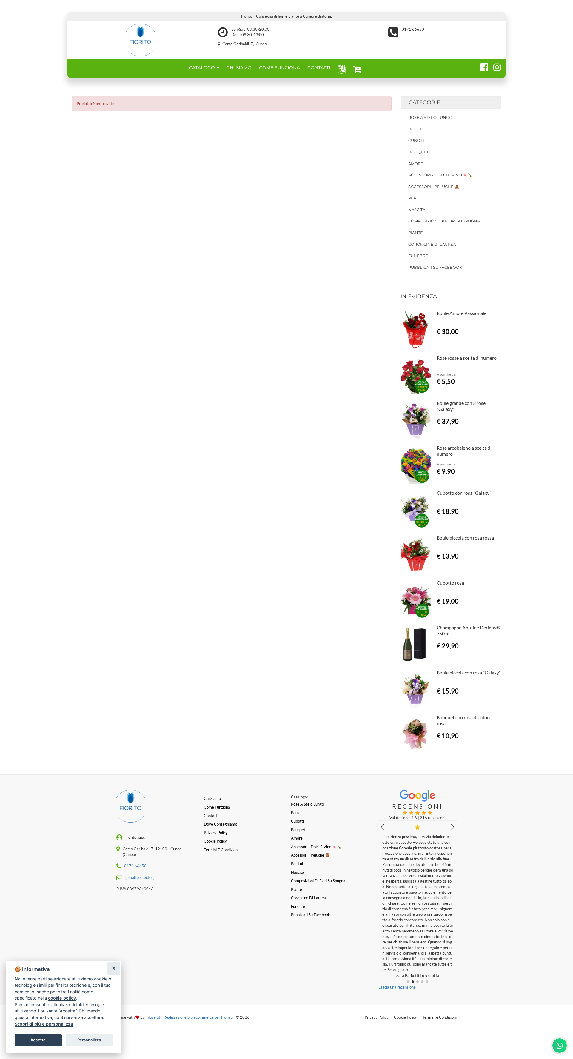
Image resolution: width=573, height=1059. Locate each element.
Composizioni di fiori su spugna (444, 221)
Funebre (418, 255)
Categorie (424, 102)
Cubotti (417, 140)
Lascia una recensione (397, 987)
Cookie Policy (405, 1017)
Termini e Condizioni (439, 1017)
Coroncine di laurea (432, 244)
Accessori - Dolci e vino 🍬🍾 (440, 175)
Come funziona (217, 807)
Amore (415, 163)
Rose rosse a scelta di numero (467, 358)
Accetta (38, 1040)
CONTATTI (318, 67)
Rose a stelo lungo (430, 117)
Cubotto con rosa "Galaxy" (464, 493)
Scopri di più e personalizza (44, 1023)
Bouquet (418, 152)
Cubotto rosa (450, 582)
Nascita (416, 209)
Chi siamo (212, 798)
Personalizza (89, 1040)
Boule (415, 129)
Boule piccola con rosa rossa (465, 537)
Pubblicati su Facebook (435, 267)
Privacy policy (216, 832)
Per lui (416, 198)
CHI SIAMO (239, 67)
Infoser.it (152, 1017)
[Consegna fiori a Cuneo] (140, 40)
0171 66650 (413, 29)
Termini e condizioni (221, 849)
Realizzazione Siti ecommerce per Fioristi (199, 1017)
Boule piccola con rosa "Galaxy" (469, 672)
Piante (415, 232)
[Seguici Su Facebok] (481, 66)
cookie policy (62, 997)
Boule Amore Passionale (461, 313)
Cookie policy (215, 841)
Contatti (211, 815)
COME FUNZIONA (279, 67)
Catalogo (202, 67)
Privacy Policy (377, 1017)
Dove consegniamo (220, 824)
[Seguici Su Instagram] (494, 66)
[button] (340, 68)
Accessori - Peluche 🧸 (433, 186)
